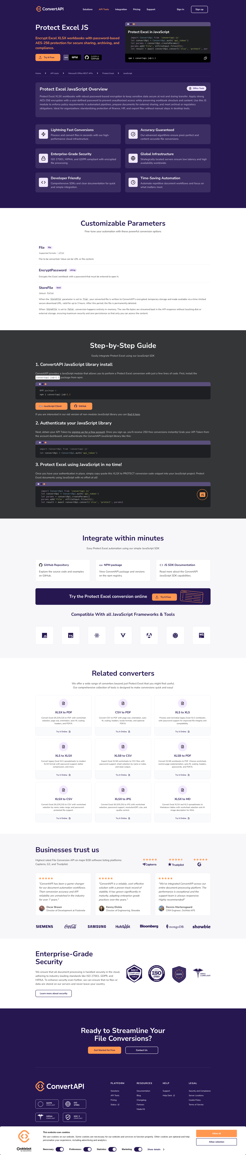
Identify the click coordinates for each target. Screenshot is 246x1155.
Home (38, 73)
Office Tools (198, 88)
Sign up (199, 9)
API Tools (104, 9)
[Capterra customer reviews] (150, 863)
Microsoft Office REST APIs (80, 73)
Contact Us (141, 1050)
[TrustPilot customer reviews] (176, 863)
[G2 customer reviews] (202, 863)
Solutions (88, 9)
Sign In (180, 9)
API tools (54, 73)
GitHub (82, 406)
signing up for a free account (88, 432)
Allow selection (216, 1142)
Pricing (136, 9)
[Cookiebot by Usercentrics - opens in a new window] (24, 1149)
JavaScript (127, 73)
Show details (153, 1149)
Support (151, 9)
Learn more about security (53, 993)
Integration (121, 9)
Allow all (216, 1133)
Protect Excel (108, 73)
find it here (134, 414)
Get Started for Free (104, 1050)
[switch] (87, 1149)
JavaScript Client (53, 406)
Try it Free (49, 57)
